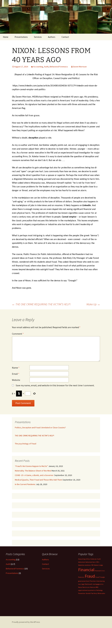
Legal (83, 584)
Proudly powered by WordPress (26, 622)
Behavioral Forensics (59, 66)
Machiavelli (88, 584)
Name (15, 367)
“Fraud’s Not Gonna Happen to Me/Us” (31, 466)
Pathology (99, 590)
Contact (65, 37)
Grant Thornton (91, 581)
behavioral (81, 562)
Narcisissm (86, 587)
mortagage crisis (98, 584)
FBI (92, 565)
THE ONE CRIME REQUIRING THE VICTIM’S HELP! (41, 304)
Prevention (81, 593)
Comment (18, 333)
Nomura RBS (94, 587)
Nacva (80, 587)
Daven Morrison (80, 66)
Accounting (38, 66)
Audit (46, 66)
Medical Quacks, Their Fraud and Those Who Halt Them (38, 479)
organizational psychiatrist (87, 590)
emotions (88, 565)
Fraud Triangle (100, 577)
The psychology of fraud (25, 443)
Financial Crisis (100, 571)
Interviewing (100, 581)
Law (79, 584)
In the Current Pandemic (25, 484)
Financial (86, 569)
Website (16, 379)
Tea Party (94, 593)
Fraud (90, 576)
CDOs (97, 562)
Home (5, 37)
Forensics (81, 577)
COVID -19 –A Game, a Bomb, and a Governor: (34, 475)
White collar (101, 593)
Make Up (93, 304)
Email (15, 373)
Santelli (88, 593)
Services (38, 37)
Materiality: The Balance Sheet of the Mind (33, 470)
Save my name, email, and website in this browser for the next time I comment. (55, 385)
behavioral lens (90, 562)
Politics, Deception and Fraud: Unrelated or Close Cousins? (40, 427)
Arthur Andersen (91, 559)
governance (81, 581)
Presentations (21, 37)
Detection (81, 565)
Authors (51, 37)
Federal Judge (98, 565)
